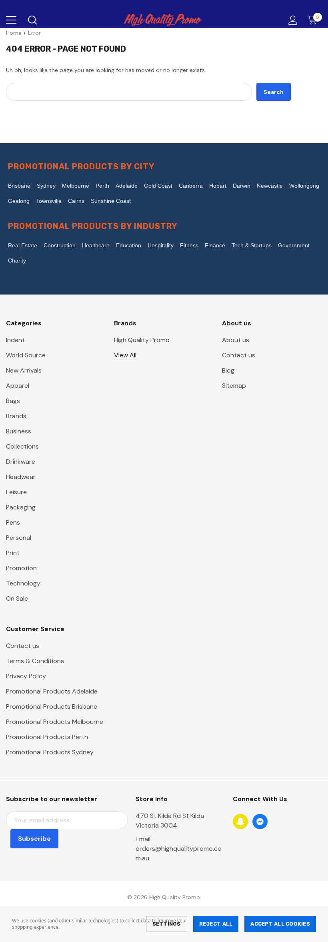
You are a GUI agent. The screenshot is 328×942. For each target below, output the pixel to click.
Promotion (21, 568)
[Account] (291, 20)
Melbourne (75, 185)
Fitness (189, 245)
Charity (17, 260)
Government (294, 245)
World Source (26, 355)
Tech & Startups (252, 245)
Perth (102, 185)
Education (128, 245)
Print (13, 553)
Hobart (217, 185)
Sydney (46, 185)
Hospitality (161, 245)
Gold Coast (158, 185)
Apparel (17, 385)
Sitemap (234, 385)
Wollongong (304, 185)
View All (125, 355)
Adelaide (127, 185)
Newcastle (270, 185)
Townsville (49, 201)
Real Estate (22, 245)
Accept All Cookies (280, 924)
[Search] (32, 20)
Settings (166, 924)
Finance (215, 245)
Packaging (21, 507)
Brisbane (19, 185)
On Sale (17, 598)
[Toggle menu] (11, 20)
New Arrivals (24, 370)
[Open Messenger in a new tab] (260, 821)
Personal (18, 537)
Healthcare (96, 245)
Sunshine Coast (111, 201)
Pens (13, 522)
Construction (60, 245)
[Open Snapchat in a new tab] (240, 821)
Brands (16, 416)
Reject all (216, 924)
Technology (23, 583)
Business (18, 431)
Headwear (21, 477)
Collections (22, 446)
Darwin (241, 185)
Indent (15, 340)
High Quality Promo (142, 340)
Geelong (19, 201)
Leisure (16, 492)
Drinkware (20, 461)
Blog (228, 370)
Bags (13, 401)
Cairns (76, 201)
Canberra (191, 185)
